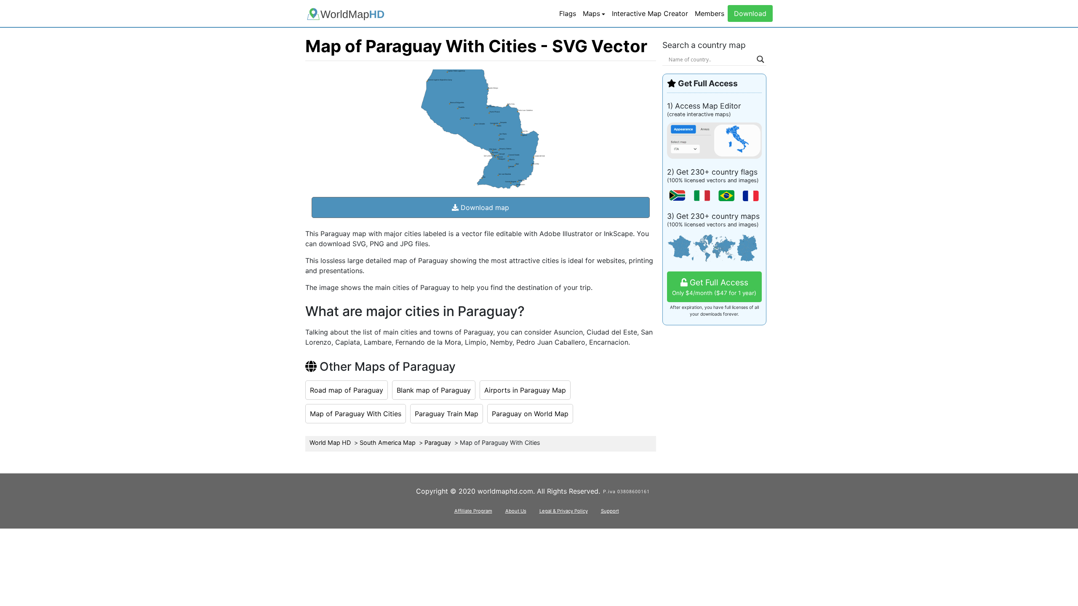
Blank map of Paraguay (434, 390)
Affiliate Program (473, 511)
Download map (484, 207)
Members (709, 13)
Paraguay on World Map (530, 413)
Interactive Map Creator (650, 13)
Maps (591, 13)
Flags (567, 13)
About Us (515, 511)
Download (750, 13)
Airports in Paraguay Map (525, 390)
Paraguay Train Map (446, 413)
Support (610, 511)
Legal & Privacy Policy (563, 511)
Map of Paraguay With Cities (355, 413)
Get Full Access (714, 286)
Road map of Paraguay (346, 390)
